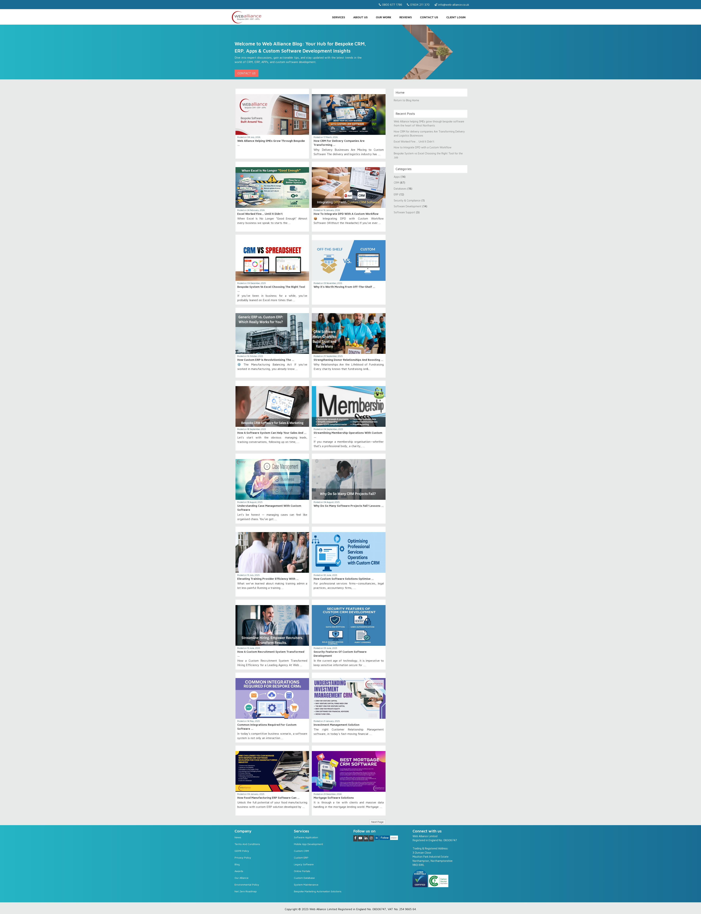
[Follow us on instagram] (371, 838)
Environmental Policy (247, 884)
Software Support (404, 212)
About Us (360, 17)
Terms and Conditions (247, 844)
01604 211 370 (419, 4)
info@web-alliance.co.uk (453, 4)
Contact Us (247, 73)
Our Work (383, 17)
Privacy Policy (243, 857)
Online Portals (302, 871)
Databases (400, 188)
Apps (397, 176)
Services (338, 17)
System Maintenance (306, 884)
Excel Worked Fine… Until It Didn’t (260, 213)
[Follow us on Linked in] (365, 838)
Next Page (377, 821)
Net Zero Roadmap (246, 891)
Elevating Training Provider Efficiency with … (267, 578)
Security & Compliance (407, 200)
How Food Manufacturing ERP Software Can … (268, 797)
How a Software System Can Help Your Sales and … (271, 432)
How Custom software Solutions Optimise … (344, 578)
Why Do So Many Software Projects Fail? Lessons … (349, 505)
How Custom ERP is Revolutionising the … (265, 359)
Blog (237, 864)
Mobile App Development (308, 844)
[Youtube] (360, 838)
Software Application (306, 837)
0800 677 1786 (391, 4)
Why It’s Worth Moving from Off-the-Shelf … (344, 286)
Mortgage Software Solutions (334, 797)
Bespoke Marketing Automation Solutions (317, 891)
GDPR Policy (242, 850)
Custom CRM (301, 850)
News (238, 837)
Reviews (405, 17)
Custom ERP (301, 857)
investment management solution (336, 724)
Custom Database (304, 877)
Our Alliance (241, 877)
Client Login (456, 17)
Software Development (408, 206)
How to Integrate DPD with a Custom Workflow (346, 213)
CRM (397, 182)
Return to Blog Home (406, 100)
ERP (396, 194)
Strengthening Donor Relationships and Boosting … (348, 359)
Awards (239, 871)
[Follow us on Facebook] (355, 838)
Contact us (429, 17)
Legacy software (304, 864)
